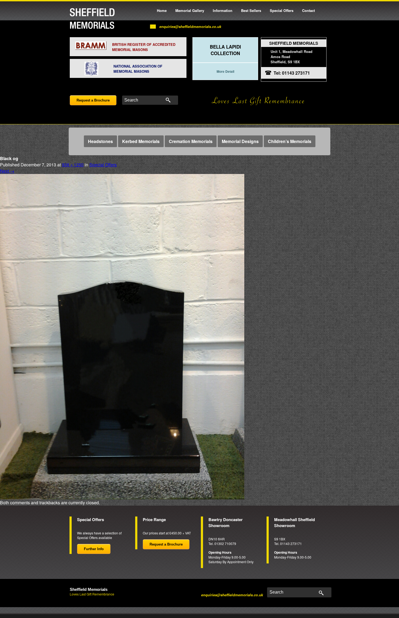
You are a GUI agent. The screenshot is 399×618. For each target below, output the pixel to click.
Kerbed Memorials (141, 141)
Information (222, 10)
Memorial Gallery (189, 10)
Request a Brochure (93, 100)
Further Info (94, 549)
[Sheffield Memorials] (92, 18)
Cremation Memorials (191, 141)
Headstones (100, 141)
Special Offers (281, 10)
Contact (308, 10)
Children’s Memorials (289, 141)
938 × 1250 (73, 164)
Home (162, 10)
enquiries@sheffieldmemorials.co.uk (190, 26)
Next (7, 171)
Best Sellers (251, 10)
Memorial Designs (240, 141)
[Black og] (122, 336)
